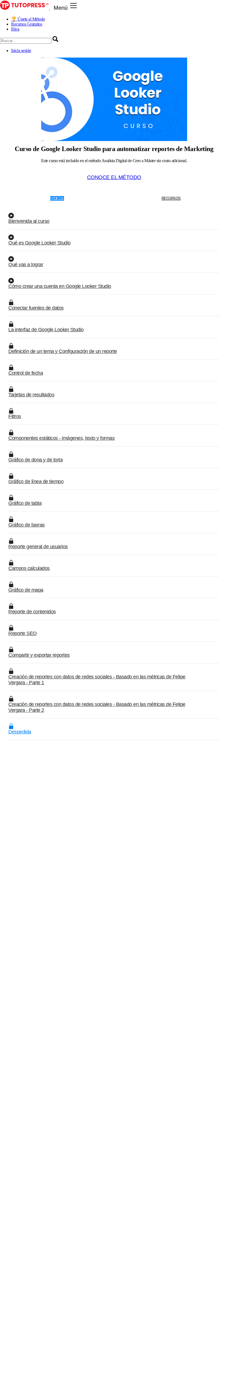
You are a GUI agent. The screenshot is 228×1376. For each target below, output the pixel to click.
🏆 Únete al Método (28, 19)
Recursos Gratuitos (26, 24)
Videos (57, 198)
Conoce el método (114, 177)
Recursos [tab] (171, 198)
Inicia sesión (21, 50)
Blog (15, 29)
